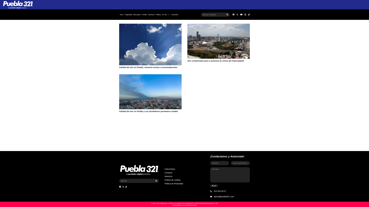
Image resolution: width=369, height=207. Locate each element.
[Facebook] (233, 15)
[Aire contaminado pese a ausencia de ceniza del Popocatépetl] (218, 25)
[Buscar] (227, 14)
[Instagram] (245, 15)
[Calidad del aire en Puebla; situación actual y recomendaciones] (150, 25)
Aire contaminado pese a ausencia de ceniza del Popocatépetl (215, 61)
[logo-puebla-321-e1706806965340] (18, 5)
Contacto (168, 173)
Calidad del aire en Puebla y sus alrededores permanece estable (148, 111)
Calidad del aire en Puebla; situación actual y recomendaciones (148, 67)
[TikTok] (249, 15)
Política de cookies (173, 180)
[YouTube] (241, 15)
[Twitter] (237, 15)
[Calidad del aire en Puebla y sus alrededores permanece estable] (150, 75)
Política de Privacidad (174, 184)
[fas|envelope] (212, 196)
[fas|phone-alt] (212, 191)
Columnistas (170, 169)
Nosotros (168, 176)
